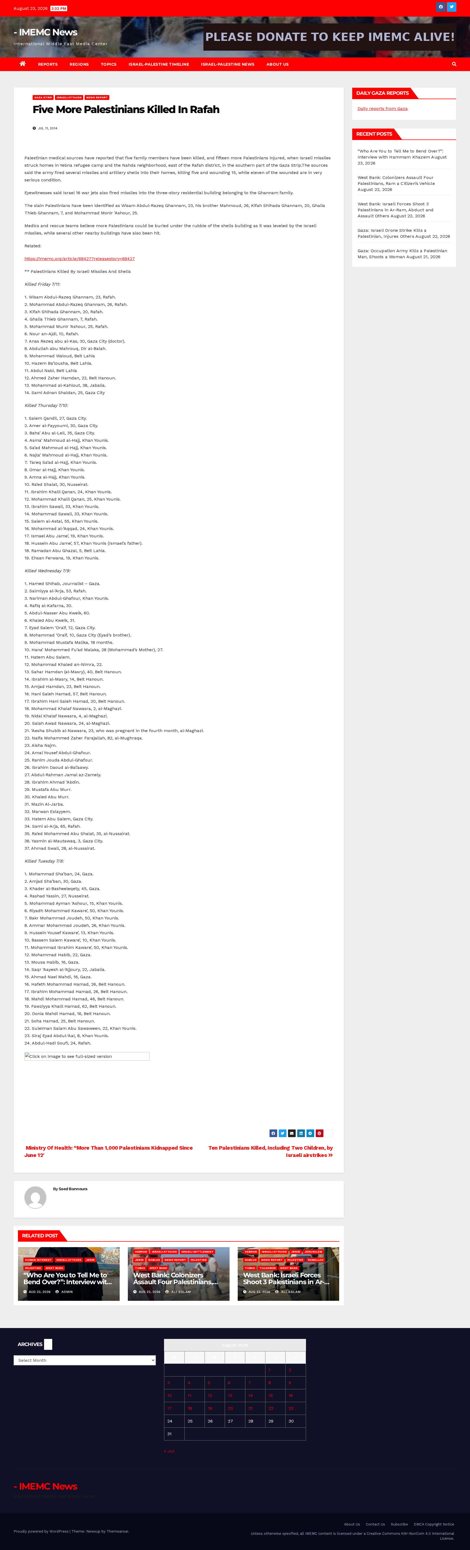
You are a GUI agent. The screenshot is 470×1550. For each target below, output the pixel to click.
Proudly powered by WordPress (42, 1531)
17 (169, 1408)
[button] (454, 64)
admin (66, 1292)
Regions (79, 64)
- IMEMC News (45, 32)
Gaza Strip (43, 97)
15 (270, 1395)
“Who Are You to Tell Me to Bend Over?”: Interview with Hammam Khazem (67, 1282)
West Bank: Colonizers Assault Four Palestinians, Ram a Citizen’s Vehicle (173, 1282)
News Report (97, 97)
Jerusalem (313, 1251)
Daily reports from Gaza (383, 108)
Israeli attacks (69, 97)
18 (190, 1408)
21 (250, 1408)
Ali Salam (180, 1292)
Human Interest (38, 1259)
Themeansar (117, 1531)
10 (169, 1395)
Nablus (154, 1259)
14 (250, 1395)
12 (210, 1395)
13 (230, 1395)
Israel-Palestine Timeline (159, 64)
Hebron (141, 1251)
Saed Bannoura (73, 1188)
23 (291, 1408)
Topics (109, 64)
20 (230, 1408)
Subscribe (399, 1524)
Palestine (33, 1267)
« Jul (169, 1451)
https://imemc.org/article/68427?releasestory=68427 (79, 258)
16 (291, 1395)
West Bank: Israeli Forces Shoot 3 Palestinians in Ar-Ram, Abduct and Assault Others (396, 209)
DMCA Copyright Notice (434, 1524)
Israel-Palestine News (228, 64)
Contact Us (375, 1524)
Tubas (140, 1267)
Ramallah (315, 1259)
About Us (278, 64)
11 (189, 1395)
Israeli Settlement (197, 1251)
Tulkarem (267, 1267)
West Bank (54, 1267)
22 (270, 1408)
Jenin (90, 1259)
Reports (48, 64)
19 (210, 1408)
